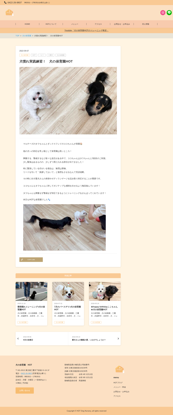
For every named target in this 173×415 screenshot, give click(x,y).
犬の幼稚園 (60, 55)
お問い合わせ (24, 390)
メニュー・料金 (119, 387)
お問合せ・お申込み (121, 392)
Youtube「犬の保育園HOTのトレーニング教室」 (86, 30)
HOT (34, 55)
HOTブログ (118, 383)
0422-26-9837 (26, 373)
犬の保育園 (24, 55)
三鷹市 (50, 55)
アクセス (117, 396)
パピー (42, 55)
